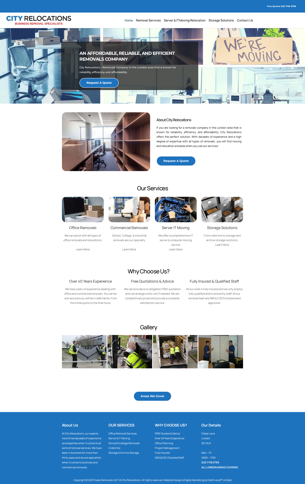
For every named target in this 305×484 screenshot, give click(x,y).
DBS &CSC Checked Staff (169, 457)
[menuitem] (129, 20)
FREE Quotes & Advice (167, 433)
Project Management (167, 448)
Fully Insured (162, 452)
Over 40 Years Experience (169, 438)
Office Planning (164, 443)
